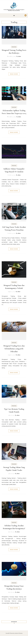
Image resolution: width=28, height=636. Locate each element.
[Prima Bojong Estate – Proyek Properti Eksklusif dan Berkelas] (14, 5)
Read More (14, 74)
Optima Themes (18, 633)
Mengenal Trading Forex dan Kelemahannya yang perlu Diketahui (14, 349)
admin (19, 56)
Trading (14, 46)
